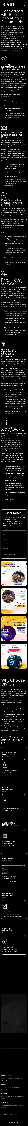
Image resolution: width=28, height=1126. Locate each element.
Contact (3, 1120)
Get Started (8, 555)
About (3, 1118)
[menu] (24, 5)
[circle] (9, 1122)
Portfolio (18, 1118)
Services (10, 1118)
